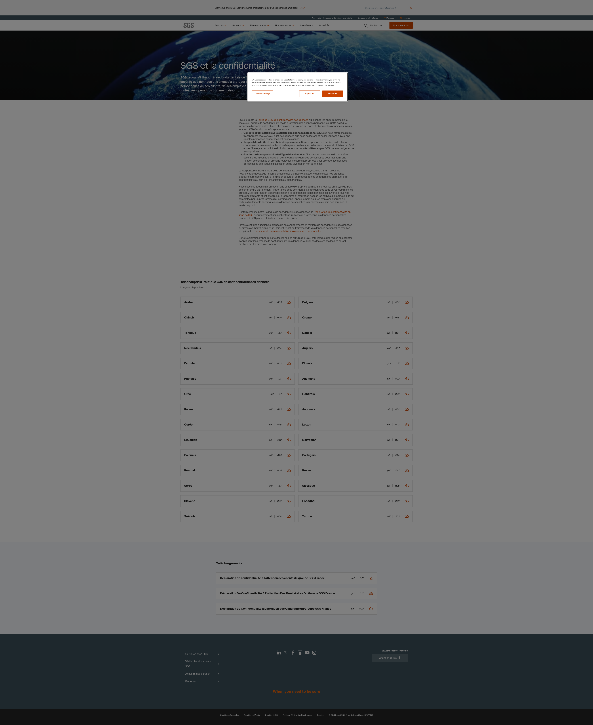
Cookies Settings (262, 94)
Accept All (333, 94)
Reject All (309, 94)
